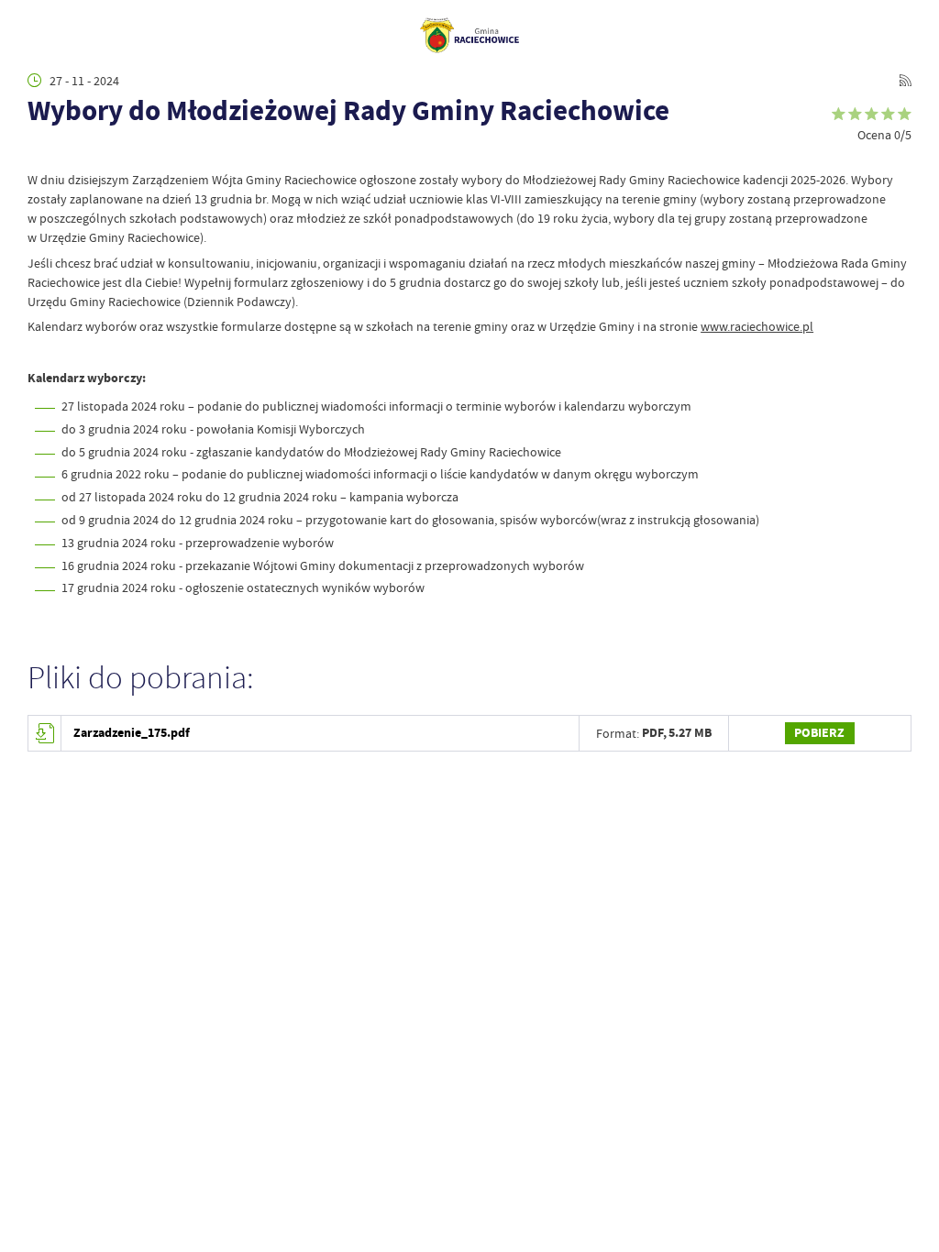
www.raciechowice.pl (757, 326)
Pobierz (819, 732)
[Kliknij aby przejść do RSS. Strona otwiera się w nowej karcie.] (905, 80)
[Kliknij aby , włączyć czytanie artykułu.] (38, 151)
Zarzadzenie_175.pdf (131, 732)
